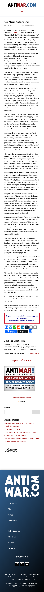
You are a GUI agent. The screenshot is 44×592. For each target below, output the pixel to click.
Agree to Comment (22, 360)
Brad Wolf (10, 25)
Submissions (14, 531)
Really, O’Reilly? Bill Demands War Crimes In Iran (21, 438)
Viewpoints (13, 520)
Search (11, 542)
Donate (11, 548)
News (10, 515)
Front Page (13, 503)
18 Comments (29, 25)
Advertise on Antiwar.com (22, 398)
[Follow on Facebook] (17, 564)
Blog (10, 509)
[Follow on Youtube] (27, 564)
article (16, 33)
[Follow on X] (22, 564)
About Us (12, 537)
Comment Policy (33, 353)
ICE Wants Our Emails (12, 429)
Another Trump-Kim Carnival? (15, 442)
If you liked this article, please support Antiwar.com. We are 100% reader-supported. (22, 318)
